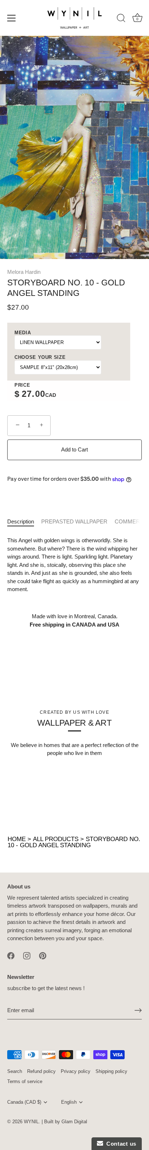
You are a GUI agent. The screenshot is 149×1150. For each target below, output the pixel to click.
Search (14, 1071)
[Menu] (12, 18)
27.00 (33, 394)
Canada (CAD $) (24, 1102)
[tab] (24, 522)
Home (17, 839)
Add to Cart (74, 449)
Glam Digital (74, 1121)
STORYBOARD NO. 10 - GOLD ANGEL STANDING (74, 842)
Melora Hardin (24, 272)
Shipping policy (111, 1071)
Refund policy (41, 1071)
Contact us (119, 1144)
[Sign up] (138, 1010)
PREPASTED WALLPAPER (74, 521)
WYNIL (31, 1121)
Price (22, 385)
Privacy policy (75, 1071)
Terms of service (24, 1081)
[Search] (121, 19)
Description (20, 521)
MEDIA (22, 332)
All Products (55, 839)
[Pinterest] (42, 955)
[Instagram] (26, 955)
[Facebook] (10, 955)
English (69, 1102)
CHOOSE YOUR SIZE (39, 357)
